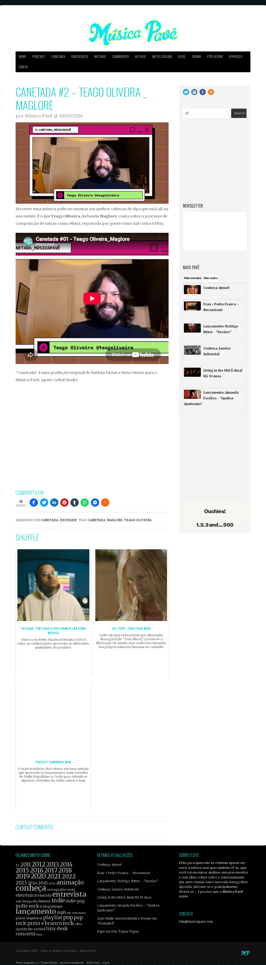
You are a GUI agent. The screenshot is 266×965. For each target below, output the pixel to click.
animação (70, 882)
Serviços (235, 56)
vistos (210, 278)
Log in (106, 962)
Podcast (38, 56)
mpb (61, 912)
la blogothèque (51, 906)
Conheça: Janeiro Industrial (117, 889)
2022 (69, 876)
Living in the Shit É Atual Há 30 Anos (124, 897)
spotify (21, 929)
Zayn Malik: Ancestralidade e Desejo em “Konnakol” (127, 921)
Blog (181, 56)
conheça (31, 888)
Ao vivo (140, 56)
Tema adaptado (25, 962)
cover (70, 889)
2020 (38, 876)
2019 (23, 876)
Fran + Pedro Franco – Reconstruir (123, 873)
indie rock (27, 906)
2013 (52, 864)
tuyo (39, 934)
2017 (51, 870)
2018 (65, 870)
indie (58, 900)
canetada (96, 520)
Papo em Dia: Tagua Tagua (118, 931)
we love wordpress (72, 962)
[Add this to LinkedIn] (54, 502)
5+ (17, 865)
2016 (36, 870)
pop (68, 917)
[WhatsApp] (85, 502)
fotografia (30, 901)
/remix (196, 56)
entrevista (69, 894)
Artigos (100, 56)
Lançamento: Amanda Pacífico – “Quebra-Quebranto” (129, 908)
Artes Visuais (162, 56)
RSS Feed (93, 962)
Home (22, 56)
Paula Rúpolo (49, 962)
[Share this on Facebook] (34, 502)
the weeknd (36, 929)
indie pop (75, 900)
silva (78, 924)
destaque (68, 520)
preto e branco (44, 923)
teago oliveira (137, 520)
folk (18, 901)
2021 (54, 876)
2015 (22, 870)
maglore (115, 520)
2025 (43, 882)
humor (45, 901)
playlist (52, 918)
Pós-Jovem (215, 56)
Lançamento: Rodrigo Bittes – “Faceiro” (127, 881)
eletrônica (26, 895)
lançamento (36, 911)
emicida (44, 895)
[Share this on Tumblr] (74, 502)
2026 (52, 883)
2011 (25, 864)
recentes (192, 278)
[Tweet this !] (44, 502)
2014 (66, 864)
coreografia (56, 889)
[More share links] (105, 502)
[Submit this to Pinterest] (64, 502)
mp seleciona (76, 913)
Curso (23, 66)
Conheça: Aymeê (109, 865)
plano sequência (29, 918)
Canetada (58, 56)
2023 (21, 883)
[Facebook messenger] (95, 502)
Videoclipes (79, 56)
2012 (38, 864)
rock (68, 923)
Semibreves (120, 56)
